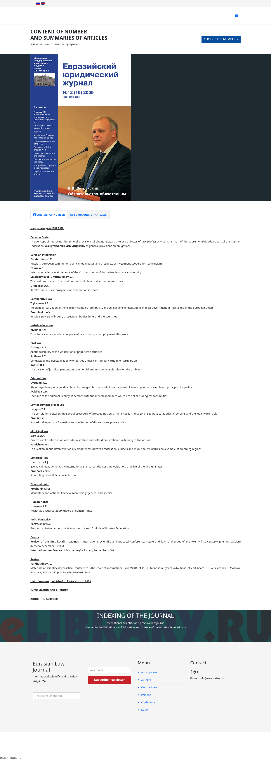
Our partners (148, 687)
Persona (145, 695)
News (144, 710)
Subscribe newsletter (109, 679)
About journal (149, 672)
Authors (145, 679)
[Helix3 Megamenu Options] (236, 15)
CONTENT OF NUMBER (50, 214)
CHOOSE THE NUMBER (220, 39)
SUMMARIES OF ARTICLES (90, 214)
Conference (147, 702)
